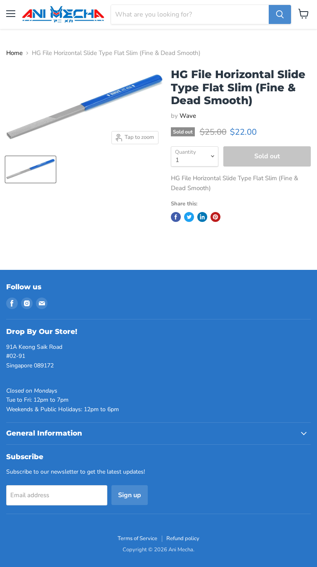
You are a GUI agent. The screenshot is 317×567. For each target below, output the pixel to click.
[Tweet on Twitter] (189, 217)
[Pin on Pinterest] (215, 217)
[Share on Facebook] (176, 217)
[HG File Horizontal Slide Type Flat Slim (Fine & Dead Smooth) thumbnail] (30, 169)
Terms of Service (137, 538)
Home (14, 53)
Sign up (129, 495)
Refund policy (182, 538)
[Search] (280, 14)
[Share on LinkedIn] (202, 217)
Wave (188, 116)
